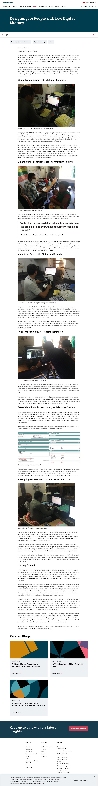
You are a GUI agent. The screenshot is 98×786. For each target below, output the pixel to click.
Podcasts (44, 756)
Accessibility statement (64, 751)
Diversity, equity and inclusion (20, 42)
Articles (43, 749)
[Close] (94, 776)
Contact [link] (63, 6)
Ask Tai (93, 6)
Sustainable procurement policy (63, 762)
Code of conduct (62, 757)
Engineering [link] (43, 6)
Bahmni (55, 57)
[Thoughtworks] (7, 1)
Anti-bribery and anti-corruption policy (63, 769)
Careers (28, 765)
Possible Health (51, 235)
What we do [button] (6, 6)
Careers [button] (50, 6)
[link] (78, 728)
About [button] (57, 6)
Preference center (47, 747)
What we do (29, 749)
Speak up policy (62, 766)
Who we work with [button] (25, 6)
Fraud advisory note (63, 772)
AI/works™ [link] (15, 6)
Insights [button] (35, 6)
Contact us (28, 767)
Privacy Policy (40, 783)
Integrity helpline (62, 759)
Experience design (40, 42)
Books (43, 754)
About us (28, 747)
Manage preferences (81, 780)
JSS (30, 133)
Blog (51, 42)
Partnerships (29, 751)
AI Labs (27, 756)
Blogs (43, 751)
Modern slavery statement (62, 754)
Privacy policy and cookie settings (62, 747)
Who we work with (31, 754)
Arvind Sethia (24, 48)
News (27, 758)
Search (85, 6)
